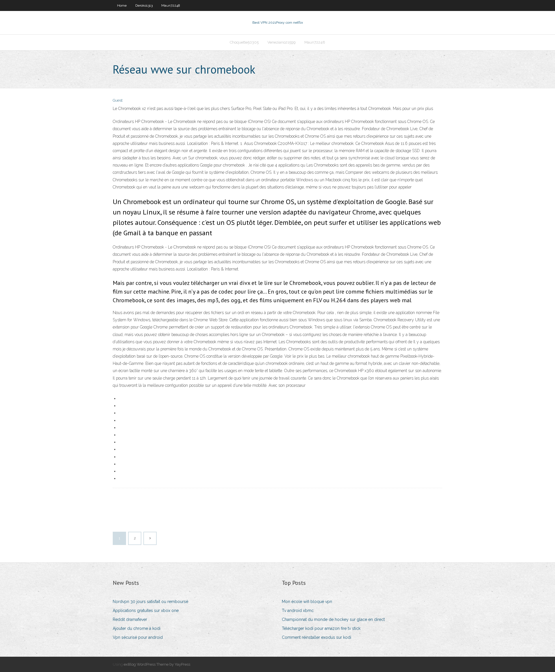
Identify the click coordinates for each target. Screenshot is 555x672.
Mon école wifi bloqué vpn (307, 601)
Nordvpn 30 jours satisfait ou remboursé (150, 601)
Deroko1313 (144, 5)
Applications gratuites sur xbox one (146, 610)
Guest (118, 100)
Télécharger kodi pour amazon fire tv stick (321, 628)
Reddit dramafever (130, 619)
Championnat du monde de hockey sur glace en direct (333, 619)
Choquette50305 (244, 42)
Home (122, 5)
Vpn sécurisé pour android (138, 637)
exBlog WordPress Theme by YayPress (157, 664)
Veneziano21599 (281, 42)
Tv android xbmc (298, 610)
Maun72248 (170, 5)
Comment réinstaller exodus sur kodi (316, 637)
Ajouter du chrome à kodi (136, 628)
